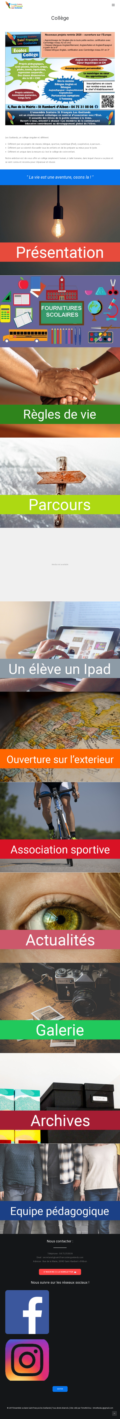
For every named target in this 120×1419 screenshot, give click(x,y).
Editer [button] (60, 1389)
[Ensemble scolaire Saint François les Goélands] (16, 5)
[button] (113, 5)
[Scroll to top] (114, 1413)
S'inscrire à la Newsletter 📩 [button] (60, 1272)
